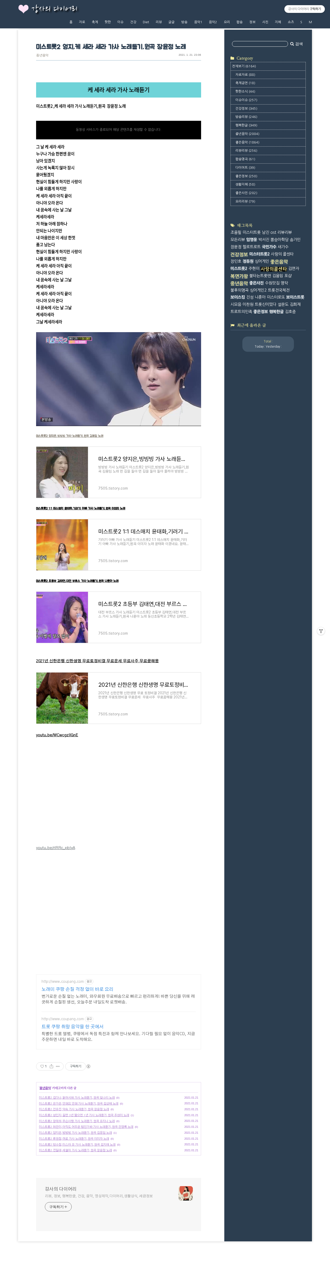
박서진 (263, 240)
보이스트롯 (295, 297)
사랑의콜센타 (274, 269)
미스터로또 (276, 297)
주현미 (254, 268)
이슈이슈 (246, 100)
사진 (265, 22)
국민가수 (269, 247)
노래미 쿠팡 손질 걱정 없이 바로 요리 (77, 989)
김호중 (290, 312)
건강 (133, 22)
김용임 (277, 276)
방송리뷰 (246, 116)
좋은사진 (246, 193)
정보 (252, 22)
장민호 (235, 261)
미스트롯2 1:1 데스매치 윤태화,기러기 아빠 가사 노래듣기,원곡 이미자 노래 (80, 508)
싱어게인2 (258, 290)
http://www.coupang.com (63, 982)
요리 (227, 22)
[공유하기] (51, 1066)
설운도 (283, 304)
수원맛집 (272, 283)
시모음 (235, 304)
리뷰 (159, 22)
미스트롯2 (238, 268)
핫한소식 (245, 91)
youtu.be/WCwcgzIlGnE (57, 735)
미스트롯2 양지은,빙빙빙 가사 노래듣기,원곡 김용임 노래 (69, 435)
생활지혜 (245, 184)
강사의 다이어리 (54, 9)
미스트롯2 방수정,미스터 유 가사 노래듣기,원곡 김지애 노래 (77, 1144)
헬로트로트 (252, 247)
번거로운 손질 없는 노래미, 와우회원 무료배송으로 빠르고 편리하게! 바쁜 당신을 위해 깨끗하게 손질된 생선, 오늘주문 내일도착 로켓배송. (118, 999)
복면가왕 (239, 276)
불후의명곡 (239, 290)
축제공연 (245, 83)
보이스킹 (237, 297)
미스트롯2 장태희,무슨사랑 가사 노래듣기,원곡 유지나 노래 (77, 1121)
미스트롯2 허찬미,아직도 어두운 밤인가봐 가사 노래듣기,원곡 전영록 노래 (86, 1126)
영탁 (284, 283)
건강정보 (246, 108)
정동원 (248, 261)
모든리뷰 (237, 240)
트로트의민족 (241, 312)
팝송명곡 (245, 159)
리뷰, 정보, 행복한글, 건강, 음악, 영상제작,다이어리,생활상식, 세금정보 (99, 1196)
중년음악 (42, 55)
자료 (82, 22)
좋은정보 (246, 176)
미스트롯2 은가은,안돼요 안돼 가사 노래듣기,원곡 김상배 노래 (78, 1103)
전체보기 (244, 66)
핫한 (108, 22)
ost (273, 232)
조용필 (235, 232)
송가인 (295, 240)
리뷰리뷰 (246, 150)
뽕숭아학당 (279, 240)
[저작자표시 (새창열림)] (88, 1066)
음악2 (213, 22)
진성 (249, 297)
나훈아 (260, 297)
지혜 (278, 22)
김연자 (293, 268)
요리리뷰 (245, 201)
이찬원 (248, 304)
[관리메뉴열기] (321, 631)
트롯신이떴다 (265, 304)
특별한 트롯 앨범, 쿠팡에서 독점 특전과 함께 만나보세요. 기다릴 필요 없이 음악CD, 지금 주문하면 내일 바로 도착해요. (118, 1037)
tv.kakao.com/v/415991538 (60, 113)
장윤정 (235, 247)
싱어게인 (262, 261)
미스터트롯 (252, 232)
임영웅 (251, 240)
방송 (184, 22)
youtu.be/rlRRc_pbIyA (55, 848)
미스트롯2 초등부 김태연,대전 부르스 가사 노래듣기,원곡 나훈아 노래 (77, 580)
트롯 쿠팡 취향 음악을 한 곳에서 (73, 1027)
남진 (265, 232)
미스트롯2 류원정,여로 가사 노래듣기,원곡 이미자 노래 (74, 1138)
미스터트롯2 (259, 254)
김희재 (295, 304)
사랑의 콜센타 (282, 254)
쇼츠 (291, 22)
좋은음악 (247, 142)
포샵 (288, 276)
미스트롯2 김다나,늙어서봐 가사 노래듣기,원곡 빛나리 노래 (77, 1097)
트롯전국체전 (279, 290)
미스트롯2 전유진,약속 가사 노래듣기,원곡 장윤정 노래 (74, 1109)
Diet (146, 22)
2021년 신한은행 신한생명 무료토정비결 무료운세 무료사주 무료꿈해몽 (97, 661)
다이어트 (245, 167)
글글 (171, 22)
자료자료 (245, 74)
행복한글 (246, 125)
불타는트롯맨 (260, 276)
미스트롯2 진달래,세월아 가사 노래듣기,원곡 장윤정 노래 (75, 1150)
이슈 (120, 22)
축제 (95, 22)
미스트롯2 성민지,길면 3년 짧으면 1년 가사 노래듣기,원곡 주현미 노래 (84, 1115)
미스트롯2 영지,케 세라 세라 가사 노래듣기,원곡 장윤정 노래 (111, 47)
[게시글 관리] (58, 1066)
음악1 (198, 22)
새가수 (283, 247)
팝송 (239, 22)
